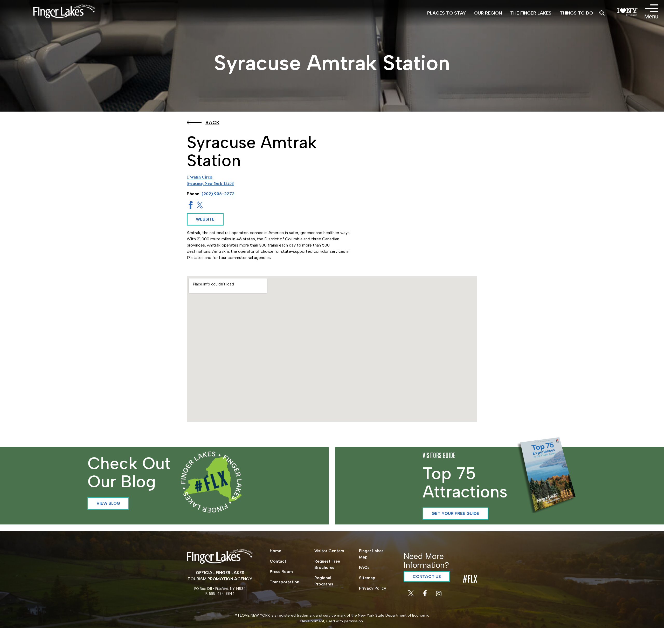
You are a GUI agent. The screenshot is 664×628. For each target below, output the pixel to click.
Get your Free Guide (455, 513)
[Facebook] (425, 595)
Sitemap (367, 577)
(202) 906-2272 (218, 193)
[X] (411, 595)
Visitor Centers (329, 550)
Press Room (281, 571)
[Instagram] (438, 595)
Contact (278, 561)
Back (212, 122)
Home (275, 550)
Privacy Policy (372, 588)
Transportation (284, 581)
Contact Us (427, 576)
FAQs (364, 567)
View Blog (108, 503)
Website (205, 219)
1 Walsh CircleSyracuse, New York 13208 (210, 180)
